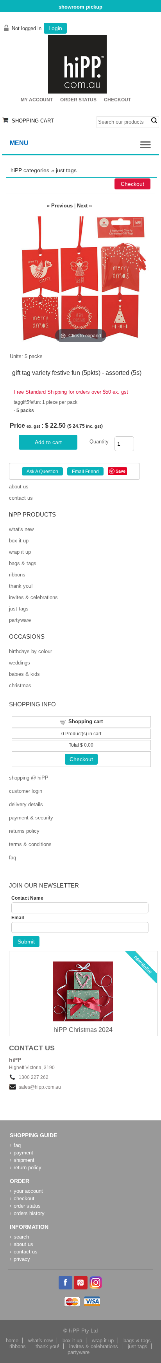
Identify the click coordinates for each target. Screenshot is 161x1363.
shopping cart (33, 121)
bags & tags (22, 563)
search (21, 1237)
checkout (24, 1198)
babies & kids (24, 674)
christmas (20, 685)
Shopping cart (85, 721)
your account (28, 1191)
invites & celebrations (33, 597)
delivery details (26, 804)
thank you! (21, 586)
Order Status (78, 100)
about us (19, 487)
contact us (21, 498)
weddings (19, 663)
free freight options (80, 7)
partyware (20, 620)
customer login (25, 791)
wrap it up (20, 552)
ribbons (17, 575)
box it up (19, 541)
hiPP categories (30, 170)
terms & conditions (30, 844)
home (12, 1340)
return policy (27, 1167)
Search (154, 120)
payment (23, 1153)
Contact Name (27, 898)
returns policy (24, 831)
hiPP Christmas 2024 (83, 1029)
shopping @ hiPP (28, 778)
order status (27, 1206)
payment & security (31, 818)
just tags (66, 170)
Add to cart (48, 442)
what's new (21, 529)
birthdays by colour (30, 651)
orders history (29, 1213)
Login (55, 28)
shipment (24, 1160)
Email (17, 917)
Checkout (117, 100)
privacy (22, 1259)
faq (12, 858)
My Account (37, 100)
